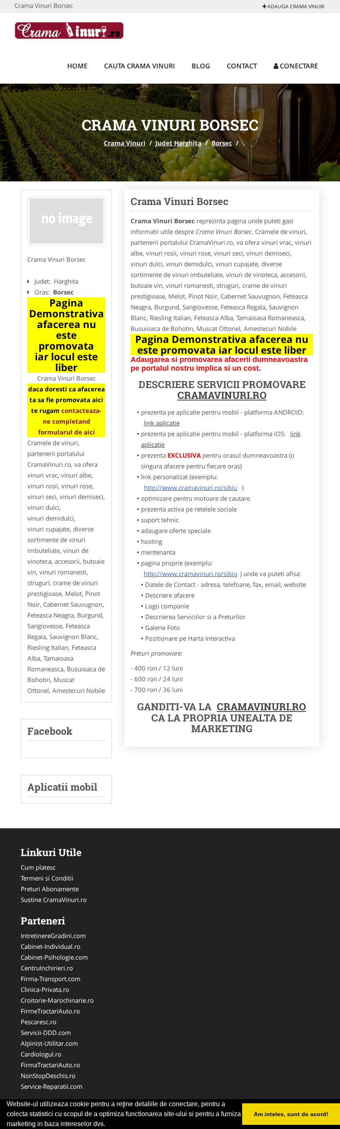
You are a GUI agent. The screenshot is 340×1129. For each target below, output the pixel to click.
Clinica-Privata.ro (45, 989)
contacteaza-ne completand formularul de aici (70, 421)
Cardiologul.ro (41, 1054)
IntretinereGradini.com (53, 935)
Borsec (221, 143)
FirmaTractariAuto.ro (50, 1065)
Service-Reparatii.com (52, 1086)
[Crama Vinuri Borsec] (66, 221)
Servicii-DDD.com (46, 1032)
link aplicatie (162, 423)
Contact (242, 65)
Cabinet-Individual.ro (50, 946)
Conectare (298, 65)
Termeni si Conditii (47, 878)
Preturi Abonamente (50, 889)
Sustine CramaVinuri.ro (54, 899)
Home (77, 65)
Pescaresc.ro (38, 1022)
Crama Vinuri (125, 143)
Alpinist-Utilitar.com (49, 1043)
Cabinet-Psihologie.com (54, 957)
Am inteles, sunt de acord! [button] (291, 1114)
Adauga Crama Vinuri (295, 6)
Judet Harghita (178, 143)
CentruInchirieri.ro (47, 968)
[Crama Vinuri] (69, 30)
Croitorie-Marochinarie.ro (57, 1000)
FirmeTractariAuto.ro (50, 1011)
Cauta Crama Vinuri (139, 65)
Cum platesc (38, 867)
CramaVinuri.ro (261, 706)
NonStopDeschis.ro (48, 1075)
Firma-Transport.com (50, 979)
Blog (201, 65)
